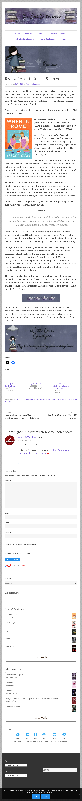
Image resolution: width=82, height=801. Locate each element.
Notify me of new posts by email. (17, 553)
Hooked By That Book (27, 437)
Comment (9, 480)
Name (7, 513)
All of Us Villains (12, 647)
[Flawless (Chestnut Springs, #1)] (74, 687)
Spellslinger (10, 623)
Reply (18, 463)
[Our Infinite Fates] (74, 711)
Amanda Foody (11, 649)
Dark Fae (9, 691)
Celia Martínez (11, 701)
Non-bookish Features (25, 39)
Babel (8, 639)
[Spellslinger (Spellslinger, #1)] (74, 627)
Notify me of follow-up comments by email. (22, 545)
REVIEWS (40, 34)
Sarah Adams (67, 399)
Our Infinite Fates (13, 707)
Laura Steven (11, 709)
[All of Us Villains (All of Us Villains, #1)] (74, 651)
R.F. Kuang (10, 641)
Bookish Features (58, 34)
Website (8, 532)
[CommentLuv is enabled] (16, 566)
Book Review (31, 399)
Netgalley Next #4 (35, 384)
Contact (62, 39)
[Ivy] (74, 635)
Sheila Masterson (12, 677)
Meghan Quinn (11, 617)
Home (17, 34)
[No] (79, 794)
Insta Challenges (48, 39)
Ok (36, 796)
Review (16, 399)
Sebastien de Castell (13, 625)
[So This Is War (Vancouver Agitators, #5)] (74, 619)
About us (28, 34)
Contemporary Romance (45, 399)
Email (7, 522)
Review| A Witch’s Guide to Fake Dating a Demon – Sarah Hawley (62, 386)
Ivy (7, 631)
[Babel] (74, 643)
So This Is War (11, 615)
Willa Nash (10, 633)
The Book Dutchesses (33, 84)
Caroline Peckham (12, 693)
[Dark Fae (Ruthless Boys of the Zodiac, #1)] (74, 695)
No (46, 796)
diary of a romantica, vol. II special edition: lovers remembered (32, 699)
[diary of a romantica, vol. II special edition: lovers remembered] (74, 703)
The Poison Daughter (14, 675)
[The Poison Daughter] (74, 679)
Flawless (9, 683)
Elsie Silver (10, 685)
